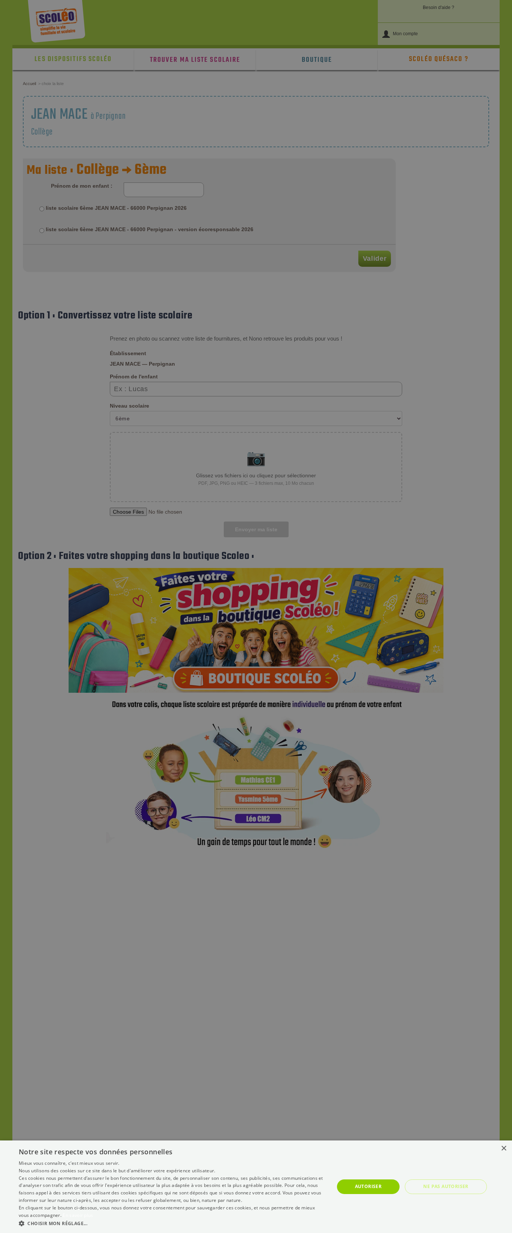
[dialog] (256, 1186)
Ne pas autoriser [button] (445, 1186)
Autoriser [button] (368, 1186)
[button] (172, 1223)
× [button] (503, 1148)
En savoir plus (78, 1215)
